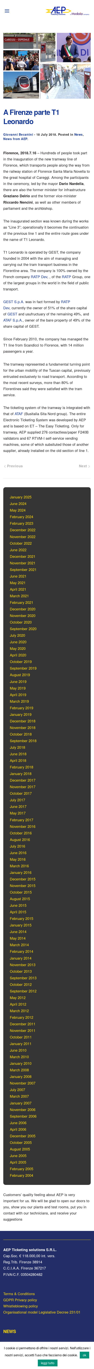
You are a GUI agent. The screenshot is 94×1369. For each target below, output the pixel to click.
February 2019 (21, 707)
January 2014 (20, 958)
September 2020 (23, 628)
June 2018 (18, 753)
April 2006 (18, 1129)
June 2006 (18, 1122)
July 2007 (17, 1089)
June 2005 (18, 1155)
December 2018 (22, 721)
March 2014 (19, 944)
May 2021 (18, 582)
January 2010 (20, 1063)
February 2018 (21, 767)
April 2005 (18, 1162)
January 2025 (20, 497)
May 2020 (18, 648)
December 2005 (22, 1135)
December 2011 (22, 1023)
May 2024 (18, 510)
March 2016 (19, 865)
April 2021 (18, 589)
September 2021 (23, 569)
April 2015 (18, 911)
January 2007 (20, 1103)
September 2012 (23, 991)
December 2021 (22, 556)
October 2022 (21, 543)
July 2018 (17, 747)
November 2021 (22, 562)
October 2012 (21, 984)
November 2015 (22, 885)
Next (84, 465)
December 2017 (22, 780)
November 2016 (22, 826)
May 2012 (18, 997)
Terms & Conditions (19, 1293)
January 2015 (20, 925)
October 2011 (21, 1037)
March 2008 (19, 1069)
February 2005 (21, 1168)
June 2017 (18, 806)
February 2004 (21, 1175)
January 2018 (20, 773)
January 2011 (20, 1043)
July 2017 (17, 799)
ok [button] (84, 1355)
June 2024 (18, 503)
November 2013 (22, 964)
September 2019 (23, 668)
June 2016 (18, 852)
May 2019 (18, 688)
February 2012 (21, 1017)
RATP (66, 276)
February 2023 (21, 523)
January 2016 (20, 872)
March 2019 (19, 701)
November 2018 (22, 727)
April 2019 (18, 694)
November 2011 (22, 1030)
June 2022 (18, 549)
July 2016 (17, 846)
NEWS (9, 1331)
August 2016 (20, 839)
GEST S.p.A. (13, 301)
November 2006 (22, 1109)
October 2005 (21, 1142)
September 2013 (23, 977)
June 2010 (18, 1050)
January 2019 (20, 714)
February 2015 (21, 918)
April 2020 (18, 655)
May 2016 (18, 859)
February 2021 (21, 602)
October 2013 (21, 971)
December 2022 (22, 529)
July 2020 (17, 635)
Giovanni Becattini (18, 134)
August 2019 (20, 674)
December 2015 (22, 879)
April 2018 (18, 760)
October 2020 (21, 622)
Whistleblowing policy (20, 1306)
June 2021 (18, 576)
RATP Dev (39, 276)
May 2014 (18, 938)
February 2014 (21, 951)
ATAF (19, 413)
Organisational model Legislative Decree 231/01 (41, 1312)
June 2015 (18, 905)
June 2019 (18, 681)
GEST (12, 313)
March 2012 (19, 1010)
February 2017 (21, 819)
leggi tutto (47, 1363)
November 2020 (22, 615)
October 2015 (21, 892)
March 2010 (19, 1056)
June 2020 (18, 641)
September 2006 (23, 1116)
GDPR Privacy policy (20, 1299)
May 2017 (18, 813)
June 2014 (18, 931)
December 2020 (22, 609)
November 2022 (22, 536)
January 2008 (20, 1076)
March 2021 (19, 595)
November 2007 (22, 1083)
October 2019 (21, 661)
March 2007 (19, 1096)
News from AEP (15, 139)
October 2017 (21, 793)
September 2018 (23, 740)
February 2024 (21, 516)
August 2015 (20, 898)
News (78, 134)
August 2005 (20, 1149)
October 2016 (21, 833)
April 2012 (18, 1004)
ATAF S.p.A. (13, 320)
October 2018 (21, 734)
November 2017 (22, 786)
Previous (14, 465)
